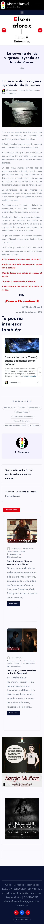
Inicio (22, 68)
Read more (13, 604)
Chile (23, 408)
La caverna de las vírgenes (22, 417)
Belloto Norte (10, 408)
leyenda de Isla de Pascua (16, 425)
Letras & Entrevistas (22, 421)
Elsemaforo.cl (35, 408)
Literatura (21, 90)
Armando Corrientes (14, 661)
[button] (22, 818)
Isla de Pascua (22, 412)
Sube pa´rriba (23, 919)
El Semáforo (11, 90)
